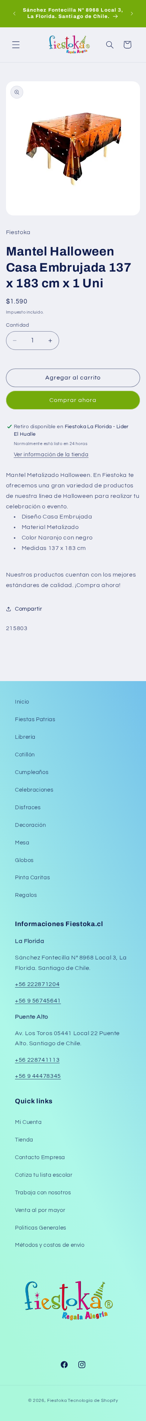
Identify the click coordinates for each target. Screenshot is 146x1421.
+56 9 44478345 (38, 1076)
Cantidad (17, 325)
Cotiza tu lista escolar (44, 1175)
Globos (24, 860)
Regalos (26, 895)
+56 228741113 (37, 1060)
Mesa (22, 843)
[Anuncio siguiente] (132, 13)
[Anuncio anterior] (14, 13)
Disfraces (28, 807)
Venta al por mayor (40, 1210)
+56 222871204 (37, 984)
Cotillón (25, 755)
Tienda (24, 1140)
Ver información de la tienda (51, 454)
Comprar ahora (73, 400)
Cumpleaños (31, 772)
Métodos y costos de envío (50, 1245)
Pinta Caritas (32, 877)
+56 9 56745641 (38, 1001)
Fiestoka (57, 1401)
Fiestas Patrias (35, 719)
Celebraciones (34, 790)
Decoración (30, 825)
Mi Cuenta (28, 1122)
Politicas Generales (40, 1228)
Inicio (22, 702)
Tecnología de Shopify (93, 1401)
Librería (25, 737)
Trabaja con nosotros (43, 1192)
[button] (15, 44)
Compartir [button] (28, 609)
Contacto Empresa (40, 1157)
